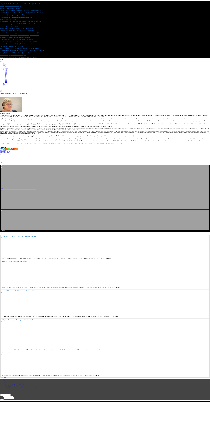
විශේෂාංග (4, 64)
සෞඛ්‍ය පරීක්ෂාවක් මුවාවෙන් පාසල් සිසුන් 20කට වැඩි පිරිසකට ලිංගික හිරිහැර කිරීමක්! (19, 35)
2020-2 (6, 75)
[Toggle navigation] (1, 61)
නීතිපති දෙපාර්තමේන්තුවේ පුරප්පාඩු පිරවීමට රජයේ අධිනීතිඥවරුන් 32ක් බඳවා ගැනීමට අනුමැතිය (22, 12)
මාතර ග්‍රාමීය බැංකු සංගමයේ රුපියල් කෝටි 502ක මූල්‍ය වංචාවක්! (14, 52)
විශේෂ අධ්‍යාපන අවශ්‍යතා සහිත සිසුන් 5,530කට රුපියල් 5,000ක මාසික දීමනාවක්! (18, 57)
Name (1, 393)
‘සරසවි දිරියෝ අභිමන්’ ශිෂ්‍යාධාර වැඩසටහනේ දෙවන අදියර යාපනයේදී (16, 17)
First (11, 394)
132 (4, 230)
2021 (6, 74)
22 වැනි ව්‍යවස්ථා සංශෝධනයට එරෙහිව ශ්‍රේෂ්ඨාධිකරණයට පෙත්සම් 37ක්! (16, 39)
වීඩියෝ (4, 67)
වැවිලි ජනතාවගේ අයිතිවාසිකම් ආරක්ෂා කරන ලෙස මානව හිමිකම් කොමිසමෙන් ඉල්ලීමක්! (20, 21)
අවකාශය (4, 66)
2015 (6, 81)
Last (11, 395)
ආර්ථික (4, 65)
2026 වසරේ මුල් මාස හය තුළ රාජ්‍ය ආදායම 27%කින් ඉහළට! (13, 15)
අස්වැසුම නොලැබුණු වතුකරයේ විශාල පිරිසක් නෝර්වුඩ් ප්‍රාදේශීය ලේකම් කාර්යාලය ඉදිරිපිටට (21, 10)
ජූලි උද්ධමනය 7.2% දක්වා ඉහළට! (8, 19)
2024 (6, 71)
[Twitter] (3, 149)
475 (4, 377)
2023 (6, 72)
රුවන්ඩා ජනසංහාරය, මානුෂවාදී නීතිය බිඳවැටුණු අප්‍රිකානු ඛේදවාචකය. (19, 236)
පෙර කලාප (5, 69)
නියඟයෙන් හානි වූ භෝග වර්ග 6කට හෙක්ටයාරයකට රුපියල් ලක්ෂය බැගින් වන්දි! (18, 41)
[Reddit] (15, 149)
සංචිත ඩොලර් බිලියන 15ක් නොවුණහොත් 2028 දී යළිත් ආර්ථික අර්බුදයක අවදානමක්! (19, 48)
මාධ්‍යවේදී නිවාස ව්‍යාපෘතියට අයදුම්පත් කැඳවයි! (10, 6)
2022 (6, 73)
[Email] (5, 149)
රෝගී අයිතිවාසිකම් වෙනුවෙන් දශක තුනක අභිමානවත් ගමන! (17, 320)
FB (3, 83)
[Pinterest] (13, 149)
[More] (17, 149)
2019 (6, 77)
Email (1, 396)
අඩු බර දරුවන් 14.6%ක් (4, 152)
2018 (6, 78)
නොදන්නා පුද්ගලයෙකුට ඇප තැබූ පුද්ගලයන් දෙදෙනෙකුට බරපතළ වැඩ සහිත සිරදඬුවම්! (20, 32)
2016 (6, 80)
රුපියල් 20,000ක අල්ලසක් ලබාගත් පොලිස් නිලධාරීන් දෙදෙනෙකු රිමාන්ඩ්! (17, 28)
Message (2, 398)
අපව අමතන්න (5, 68)
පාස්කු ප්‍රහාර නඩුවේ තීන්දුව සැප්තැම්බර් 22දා (10, 8)
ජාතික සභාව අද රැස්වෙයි (5, 151)
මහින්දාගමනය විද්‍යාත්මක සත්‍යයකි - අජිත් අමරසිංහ (14, 261)
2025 (6, 70)
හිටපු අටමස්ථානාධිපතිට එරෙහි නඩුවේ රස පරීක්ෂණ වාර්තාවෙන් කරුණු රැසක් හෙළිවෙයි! (20, 3)
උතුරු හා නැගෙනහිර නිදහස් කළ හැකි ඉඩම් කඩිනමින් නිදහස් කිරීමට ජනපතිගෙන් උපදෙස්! (20, 23)
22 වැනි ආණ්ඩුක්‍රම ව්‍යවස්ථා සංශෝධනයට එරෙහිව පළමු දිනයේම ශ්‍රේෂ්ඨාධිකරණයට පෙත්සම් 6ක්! (22, 50)
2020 (6, 76)
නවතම (4, 63)
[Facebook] (1, 149)
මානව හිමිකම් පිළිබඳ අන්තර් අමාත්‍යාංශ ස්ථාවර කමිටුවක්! (13, 55)
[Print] (7, 149)
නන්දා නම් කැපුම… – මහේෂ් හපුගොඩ (9, 26)
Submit (2, 399)
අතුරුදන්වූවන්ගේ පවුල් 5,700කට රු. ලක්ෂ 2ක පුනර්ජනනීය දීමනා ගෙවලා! (17, 30)
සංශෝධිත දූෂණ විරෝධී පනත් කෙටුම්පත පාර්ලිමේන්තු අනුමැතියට (15, 37)
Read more (110, 258)
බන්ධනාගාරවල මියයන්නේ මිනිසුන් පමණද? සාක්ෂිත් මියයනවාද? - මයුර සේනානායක (23, 353)
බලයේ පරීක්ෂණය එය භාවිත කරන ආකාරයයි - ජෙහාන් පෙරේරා (17, 290)
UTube (4, 84)
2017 (6, 79)
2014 (6, 82)
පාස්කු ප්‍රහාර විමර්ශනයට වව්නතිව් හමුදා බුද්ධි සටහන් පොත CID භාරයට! (16, 43)
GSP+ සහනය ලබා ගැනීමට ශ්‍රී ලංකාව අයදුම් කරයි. (11, 46)
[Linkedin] (11, 149)
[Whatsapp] (9, 149)
